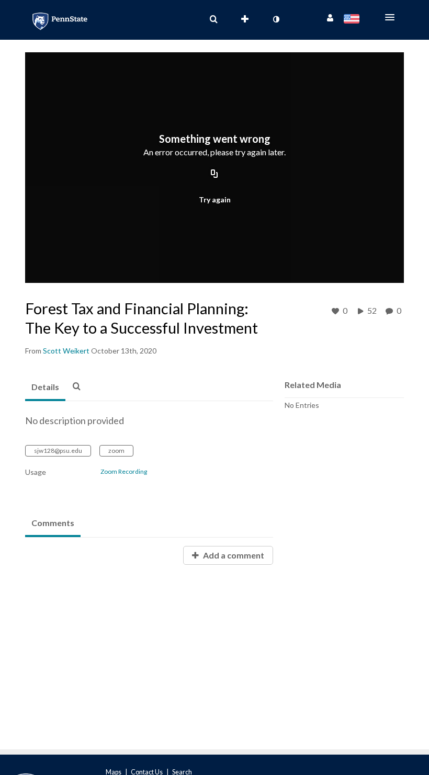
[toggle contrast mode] (276, 19)
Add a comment (232, 555)
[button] (393, 17)
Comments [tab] (52, 523)
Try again (215, 199)
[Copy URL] (214, 174)
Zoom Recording (123, 472)
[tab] (45, 387)
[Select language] (353, 20)
